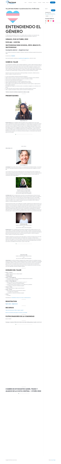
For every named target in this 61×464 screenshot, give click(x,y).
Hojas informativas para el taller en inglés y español (14, 310)
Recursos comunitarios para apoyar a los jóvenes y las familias (16, 312)
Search (46, 8)
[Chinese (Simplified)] (46, 14)
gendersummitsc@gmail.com (24, 58)
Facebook (13, 55)
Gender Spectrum (27, 297)
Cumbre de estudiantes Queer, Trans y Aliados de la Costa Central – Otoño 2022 (23, 390)
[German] (52, 14)
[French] (50, 14)
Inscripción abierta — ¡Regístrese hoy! (17, 50)
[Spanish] (54, 14)
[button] (26, 2)
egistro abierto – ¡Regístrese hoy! (12, 303)
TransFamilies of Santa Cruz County (17, 297)
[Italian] (53, 14)
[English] (49, 14)
